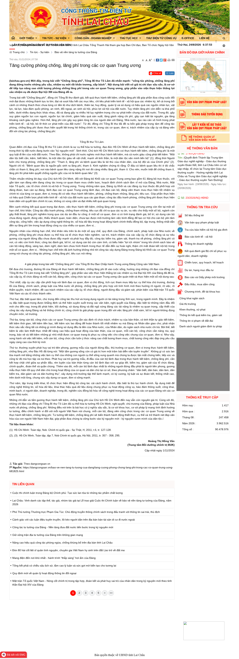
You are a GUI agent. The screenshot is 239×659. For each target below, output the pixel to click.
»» (111, 592)
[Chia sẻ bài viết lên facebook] (157, 60)
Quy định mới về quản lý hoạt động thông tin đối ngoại (44, 573)
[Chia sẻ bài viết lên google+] (164, 60)
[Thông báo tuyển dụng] (203, 114)
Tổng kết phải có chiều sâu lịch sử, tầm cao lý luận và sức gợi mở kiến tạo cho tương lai (64, 565)
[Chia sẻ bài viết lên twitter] (161, 60)
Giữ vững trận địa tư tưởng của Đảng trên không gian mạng (47, 534)
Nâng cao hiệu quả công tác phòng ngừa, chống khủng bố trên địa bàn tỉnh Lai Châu (62, 542)
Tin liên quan (23, 484)
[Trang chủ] (13, 38)
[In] (169, 60)
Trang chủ (18, 52)
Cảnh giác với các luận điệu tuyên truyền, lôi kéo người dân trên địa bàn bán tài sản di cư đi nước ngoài (73, 519)
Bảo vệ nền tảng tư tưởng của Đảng (76, 52)
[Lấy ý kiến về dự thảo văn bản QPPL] (203, 126)
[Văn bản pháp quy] (203, 102)
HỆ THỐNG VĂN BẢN (202, 148)
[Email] (173, 60)
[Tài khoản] (224, 46)
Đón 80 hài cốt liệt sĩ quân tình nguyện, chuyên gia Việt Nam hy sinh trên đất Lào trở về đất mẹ (68, 550)
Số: (194, 182)
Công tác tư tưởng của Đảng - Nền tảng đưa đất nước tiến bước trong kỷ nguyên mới (62, 527)
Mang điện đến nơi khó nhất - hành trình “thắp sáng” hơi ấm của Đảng (54, 557)
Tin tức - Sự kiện (39, 52)
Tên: (202, 194)
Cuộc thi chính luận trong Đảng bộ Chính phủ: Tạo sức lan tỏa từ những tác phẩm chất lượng (67, 492)
